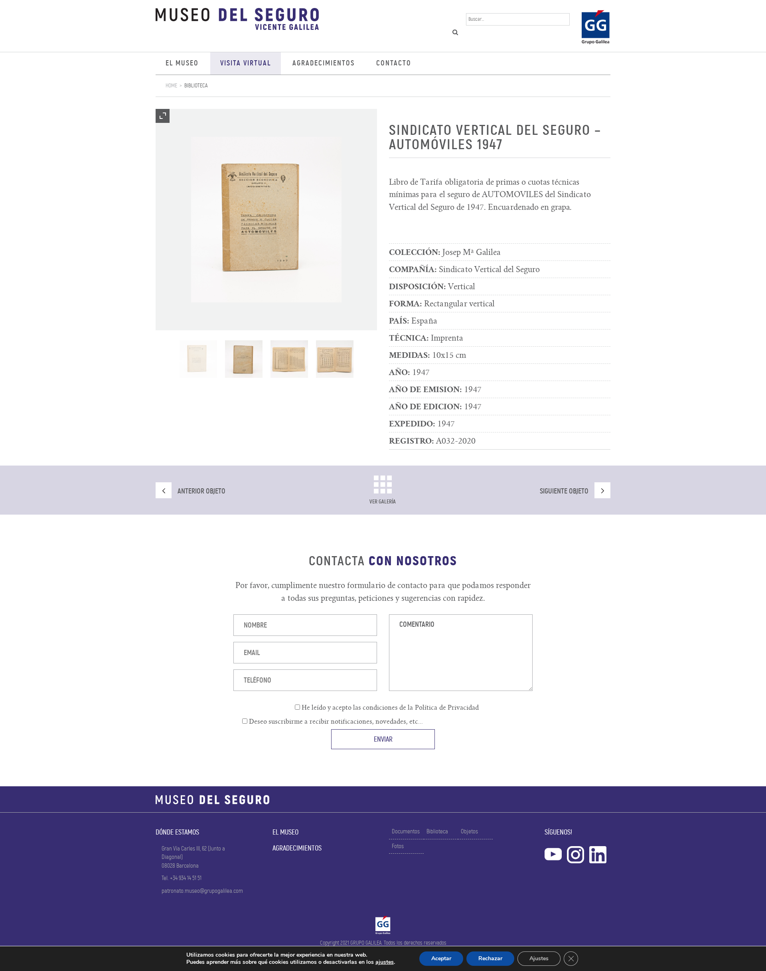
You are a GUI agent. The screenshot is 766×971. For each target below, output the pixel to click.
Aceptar (441, 958)
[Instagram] (575, 853)
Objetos (469, 831)
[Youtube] (553, 853)
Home (171, 85)
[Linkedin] (597, 853)
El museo (182, 63)
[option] (266, 219)
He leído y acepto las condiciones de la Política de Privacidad (389, 707)
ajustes (384, 962)
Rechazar (490, 958)
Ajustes (539, 958)
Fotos (398, 846)
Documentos (406, 831)
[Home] (237, 21)
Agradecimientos (323, 63)
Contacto (393, 63)
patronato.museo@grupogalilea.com (202, 890)
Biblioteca (195, 85)
